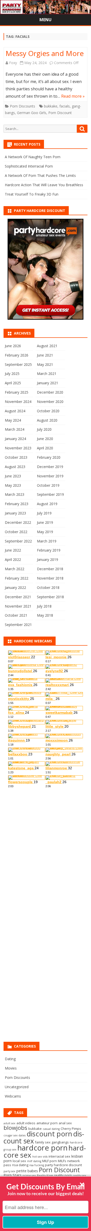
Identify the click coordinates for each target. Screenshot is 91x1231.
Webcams (13, 1096)
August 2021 (47, 345)
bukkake (50, 106)
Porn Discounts (22, 106)
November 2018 (50, 578)
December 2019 (50, 466)
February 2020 (48, 457)
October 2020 (48, 410)
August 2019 (47, 503)
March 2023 (14, 494)
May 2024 (13, 420)
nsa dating (20, 1165)
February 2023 (16, 503)
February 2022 (16, 578)
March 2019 (46, 541)
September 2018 (50, 596)
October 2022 (16, 531)
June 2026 (13, 345)
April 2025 (13, 382)
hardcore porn (42, 1148)
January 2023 (15, 513)
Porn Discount (60, 112)
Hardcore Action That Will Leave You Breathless (44, 184)
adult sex (9, 1123)
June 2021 (45, 355)
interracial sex (59, 1156)
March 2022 (14, 568)
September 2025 (18, 364)
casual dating (51, 1129)
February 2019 (48, 550)
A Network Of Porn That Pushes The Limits (40, 175)
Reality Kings (45, 1175)
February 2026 (16, 355)
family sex (43, 1142)
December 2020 (50, 392)
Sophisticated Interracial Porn (29, 166)
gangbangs (60, 1142)
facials (64, 106)
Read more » (73, 96)
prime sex (29, 1175)
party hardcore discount (63, 1165)
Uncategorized (17, 1086)
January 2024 (15, 438)
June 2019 (45, 522)
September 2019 (50, 494)
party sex (9, 1171)
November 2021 (18, 606)
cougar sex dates (15, 1135)
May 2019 (45, 531)
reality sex (79, 1175)
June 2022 (13, 550)
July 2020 (44, 429)
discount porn (49, 1133)
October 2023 (16, 457)
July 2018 (44, 606)
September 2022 (18, 541)
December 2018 (50, 568)
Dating (10, 1058)
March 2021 (46, 373)
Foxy (13, 62)
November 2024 (18, 401)
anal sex (65, 1123)
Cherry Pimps (71, 1128)
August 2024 (15, 410)
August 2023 (15, 466)
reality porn (63, 1175)
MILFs (62, 1161)
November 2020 (50, 401)
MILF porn (49, 1161)
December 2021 (18, 596)
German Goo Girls (31, 112)
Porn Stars (12, 1175)
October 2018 (48, 587)
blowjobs (15, 1127)
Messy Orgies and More (45, 53)
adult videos (25, 1123)
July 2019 (44, 513)
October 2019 (48, 485)
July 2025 (12, 373)
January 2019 (47, 559)
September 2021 (18, 624)
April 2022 (13, 559)
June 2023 (13, 476)
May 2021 (45, 364)
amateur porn (47, 1123)
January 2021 (47, 382)
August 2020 (47, 420)
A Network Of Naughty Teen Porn (32, 156)
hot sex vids (40, 1156)
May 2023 (13, 485)
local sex (19, 1161)
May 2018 (45, 615)
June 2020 (45, 438)
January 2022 (15, 587)
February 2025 (16, 392)
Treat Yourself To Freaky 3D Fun (31, 194)
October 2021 (16, 615)
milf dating (34, 1161)
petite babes (27, 1170)
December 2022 (18, 522)
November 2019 (50, 476)
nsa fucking (36, 1165)
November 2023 (18, 448)
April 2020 (45, 448)
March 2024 (14, 429)
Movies (11, 1068)
